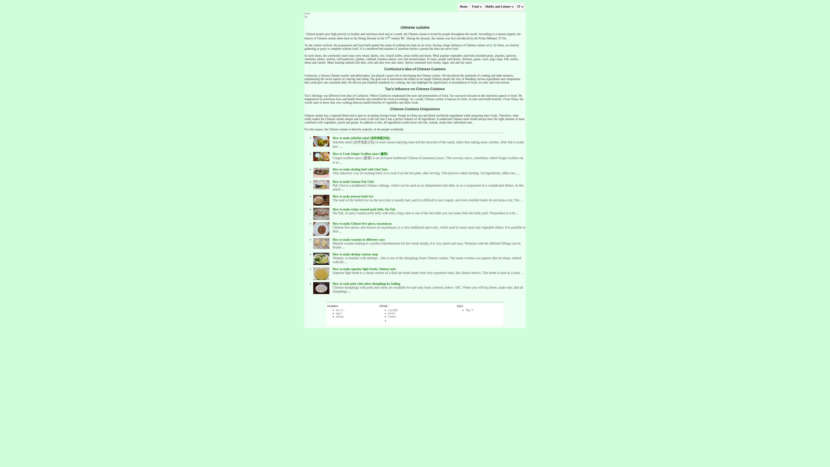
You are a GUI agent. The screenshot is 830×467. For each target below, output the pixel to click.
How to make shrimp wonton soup (355, 254)
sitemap (340, 316)
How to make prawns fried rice (353, 196)
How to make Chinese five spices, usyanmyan (362, 223)
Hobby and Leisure (498, 6)
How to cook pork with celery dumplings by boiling (366, 283)
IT (518, 6)
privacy (392, 313)
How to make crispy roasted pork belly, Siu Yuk (364, 209)
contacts (392, 316)
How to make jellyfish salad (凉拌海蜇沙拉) (361, 138)
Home (464, 6)
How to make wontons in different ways (359, 239)
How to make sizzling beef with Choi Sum (360, 169)
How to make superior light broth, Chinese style (364, 269)
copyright (393, 310)
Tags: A (469, 310)
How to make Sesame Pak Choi (353, 181)
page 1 (339, 313)
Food (475, 6)
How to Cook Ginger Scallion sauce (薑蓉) (360, 153)
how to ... (341, 310)
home (307, 13)
